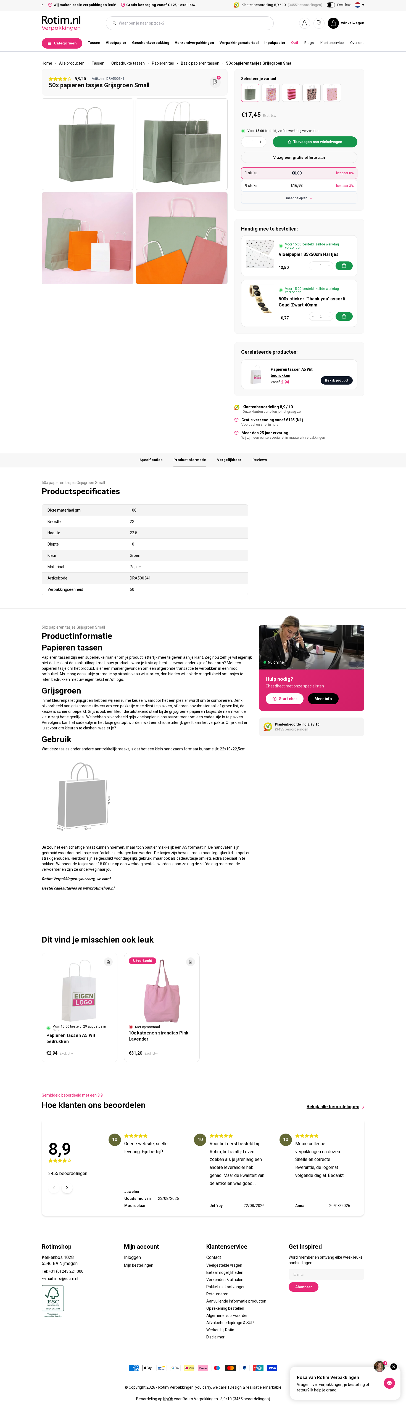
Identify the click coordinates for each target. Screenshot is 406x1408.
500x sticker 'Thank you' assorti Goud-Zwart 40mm (312, 302)
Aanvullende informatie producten (236, 1301)
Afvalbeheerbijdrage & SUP (230, 1322)
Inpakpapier (275, 43)
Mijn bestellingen (138, 1265)
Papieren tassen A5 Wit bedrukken (292, 372)
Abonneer (303, 1287)
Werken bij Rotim (221, 1330)
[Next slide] (67, 1187)
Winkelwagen (352, 23)
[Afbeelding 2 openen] (181, 144)
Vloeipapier (116, 43)
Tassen (94, 43)
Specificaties (150, 460)
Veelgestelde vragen (224, 1265)
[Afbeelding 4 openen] (181, 238)
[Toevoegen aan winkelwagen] (344, 265)
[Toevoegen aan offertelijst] (108, 961)
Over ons (357, 43)
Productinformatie (189, 460)
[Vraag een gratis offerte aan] (215, 82)
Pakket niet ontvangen (226, 1287)
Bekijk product (336, 380)
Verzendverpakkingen (194, 43)
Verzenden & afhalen (224, 1279)
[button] (304, 23)
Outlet (296, 43)
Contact (213, 1257)
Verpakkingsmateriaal (239, 43)
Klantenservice (332, 43)
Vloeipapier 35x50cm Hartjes (309, 254)
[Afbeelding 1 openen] (87, 144)
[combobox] (192, 23)
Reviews (259, 460)
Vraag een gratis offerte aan (299, 157)
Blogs (309, 43)
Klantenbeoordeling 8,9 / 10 (282, 5)
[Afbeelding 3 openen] (87, 238)
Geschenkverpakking (150, 43)
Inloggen (132, 1257)
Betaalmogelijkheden (224, 1272)
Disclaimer (215, 1337)
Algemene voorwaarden (227, 1315)
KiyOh (168, 1399)
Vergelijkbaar (229, 460)
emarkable (272, 1387)
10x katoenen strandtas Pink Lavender (158, 1036)
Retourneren (217, 1294)
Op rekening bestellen (225, 1308)
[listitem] (250, 93)
